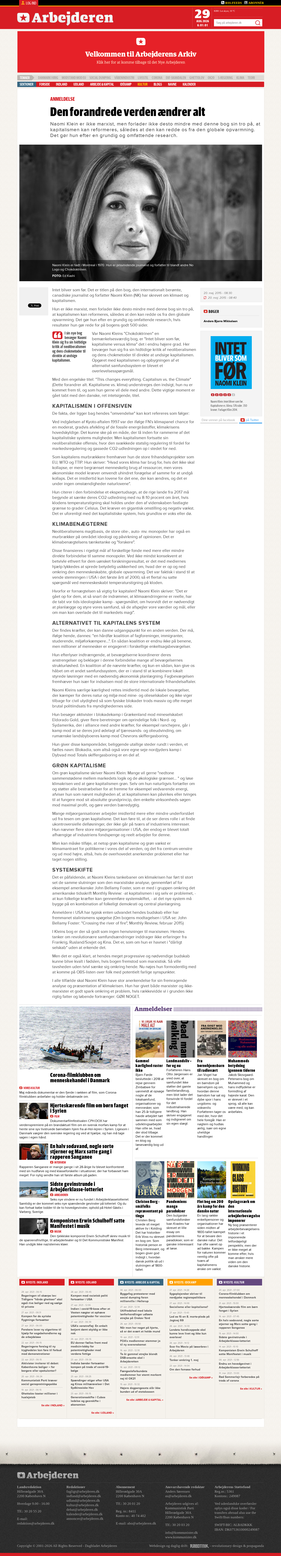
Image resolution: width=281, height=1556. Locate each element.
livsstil (143, 78)
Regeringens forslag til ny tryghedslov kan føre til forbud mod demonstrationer (41, 1350)
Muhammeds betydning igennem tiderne (241, 1066)
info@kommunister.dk (181, 1533)
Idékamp (125, 84)
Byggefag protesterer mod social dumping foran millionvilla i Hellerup (137, 1297)
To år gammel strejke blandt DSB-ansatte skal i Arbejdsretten (138, 1357)
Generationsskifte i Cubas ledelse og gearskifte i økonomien (88, 1401)
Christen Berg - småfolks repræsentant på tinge (149, 1208)
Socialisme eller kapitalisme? (189, 1307)
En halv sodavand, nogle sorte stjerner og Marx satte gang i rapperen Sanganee (82, 1151)
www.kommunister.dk (181, 1537)
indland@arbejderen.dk (83, 1496)
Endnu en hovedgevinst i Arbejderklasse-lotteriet (235, 1365)
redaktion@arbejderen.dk (36, 1523)
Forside (44, 84)
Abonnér (256, 3)
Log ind (31, 3)
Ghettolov (196, 78)
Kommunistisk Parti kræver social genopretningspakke (39, 1382)
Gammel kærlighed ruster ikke (149, 1066)
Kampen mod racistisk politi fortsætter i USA (89, 1297)
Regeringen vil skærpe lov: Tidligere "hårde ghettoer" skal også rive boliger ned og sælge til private (41, 1301)
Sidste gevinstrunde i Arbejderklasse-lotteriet (76, 1187)
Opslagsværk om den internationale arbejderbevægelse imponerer (244, 1211)
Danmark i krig (48, 78)
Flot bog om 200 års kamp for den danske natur (211, 1206)
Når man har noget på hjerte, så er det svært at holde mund (140, 1329)
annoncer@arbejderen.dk (84, 1519)
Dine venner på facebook (218, 420)
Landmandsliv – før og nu (179, 1063)
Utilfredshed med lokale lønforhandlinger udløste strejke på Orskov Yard (136, 1314)
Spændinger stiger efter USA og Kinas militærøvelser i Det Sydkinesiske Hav (90, 1384)
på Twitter (252, 420)
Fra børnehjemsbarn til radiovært (210, 1066)
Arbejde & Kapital (102, 84)
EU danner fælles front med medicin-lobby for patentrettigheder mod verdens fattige (89, 1348)
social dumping (100, 78)
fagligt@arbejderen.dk (83, 1491)
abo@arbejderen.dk (141, 1523)
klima (240, 78)
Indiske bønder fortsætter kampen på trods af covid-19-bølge (90, 1367)
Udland (78, 84)
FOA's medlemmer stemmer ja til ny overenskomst (140, 1342)
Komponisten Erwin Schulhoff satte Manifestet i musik (87, 1223)
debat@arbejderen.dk (82, 1510)
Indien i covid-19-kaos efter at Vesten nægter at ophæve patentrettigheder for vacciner (91, 1312)
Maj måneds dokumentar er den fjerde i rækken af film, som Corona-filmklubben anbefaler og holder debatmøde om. (68, 1094)
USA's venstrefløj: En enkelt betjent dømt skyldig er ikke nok (89, 1329)
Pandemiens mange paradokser (176, 1206)
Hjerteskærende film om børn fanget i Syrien (89, 1108)
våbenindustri (124, 78)
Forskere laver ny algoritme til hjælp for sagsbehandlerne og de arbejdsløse (41, 1333)
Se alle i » (144, 1400)
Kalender (189, 84)
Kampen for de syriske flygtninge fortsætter (36, 1318)
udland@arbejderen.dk (83, 1501)
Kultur (142, 84)
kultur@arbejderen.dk (82, 1505)
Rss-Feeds (233, 3)
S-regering (225, 78)
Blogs (158, 84)
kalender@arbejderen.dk (84, 1514)
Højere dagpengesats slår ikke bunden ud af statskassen (140, 1389)
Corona (157, 78)
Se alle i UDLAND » (102, 1412)
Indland (61, 84)
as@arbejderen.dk (178, 1496)
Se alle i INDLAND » (53, 1405)
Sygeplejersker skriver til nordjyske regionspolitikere (188, 1295)
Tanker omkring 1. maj (184, 1360)
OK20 (211, 78)
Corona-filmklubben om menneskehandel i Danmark (80, 1078)
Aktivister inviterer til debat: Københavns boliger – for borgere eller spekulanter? (40, 1367)
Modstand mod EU (74, 78)
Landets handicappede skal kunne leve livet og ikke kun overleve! (188, 1333)
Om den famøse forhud (185, 1369)
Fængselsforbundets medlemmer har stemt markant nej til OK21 (140, 1374)
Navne (172, 84)
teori (251, 78)
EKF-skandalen (176, 78)
